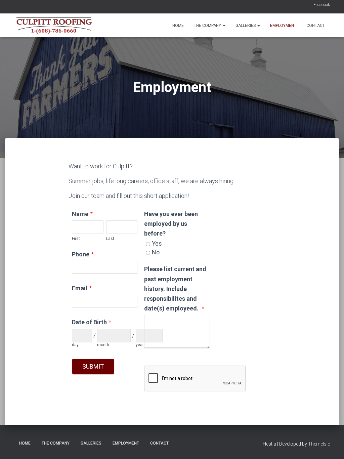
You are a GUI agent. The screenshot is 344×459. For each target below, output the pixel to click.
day (75, 344)
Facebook (321, 4)
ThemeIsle (319, 444)
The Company (208, 25)
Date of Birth (89, 322)
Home (178, 25)
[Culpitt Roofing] (54, 25)
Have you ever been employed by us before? (171, 223)
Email (79, 288)
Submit (93, 366)
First (76, 238)
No (156, 252)
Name (80, 213)
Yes (157, 243)
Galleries (246, 25)
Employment (283, 25)
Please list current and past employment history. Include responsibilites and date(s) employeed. (175, 288)
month (103, 344)
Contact (315, 25)
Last (110, 238)
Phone (80, 254)
